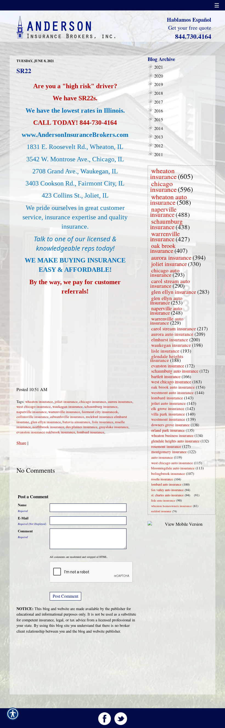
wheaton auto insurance (168, 199)
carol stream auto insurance (170, 283)
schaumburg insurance (100, 406)
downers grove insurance (170, 424)
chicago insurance (92, 401)
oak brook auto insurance (173, 387)
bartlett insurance (166, 376)
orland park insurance (168, 430)
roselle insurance (162, 479)
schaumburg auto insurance (174, 371)
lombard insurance (90, 432)
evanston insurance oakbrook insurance (45, 432)
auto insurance (162, 457)
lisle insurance (102, 421)
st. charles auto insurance (167, 495)
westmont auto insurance (172, 392)
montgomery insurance (169, 451)
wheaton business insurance (172, 435)
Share (21, 443)
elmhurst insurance (169, 339)
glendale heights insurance (166, 358)
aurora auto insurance (172, 334)
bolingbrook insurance (168, 473)
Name (22, 504)
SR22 (23, 70)
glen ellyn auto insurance (166, 300)
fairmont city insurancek (100, 411)
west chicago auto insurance (172, 462)
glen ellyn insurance (46, 421)
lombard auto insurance (166, 484)
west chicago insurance (33, 406)
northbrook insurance (48, 426)
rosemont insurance (166, 446)
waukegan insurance (67, 406)
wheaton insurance (39, 401)
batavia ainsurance (76, 421)
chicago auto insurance (164, 273)
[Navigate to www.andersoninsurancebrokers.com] (193, 495)
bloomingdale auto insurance (173, 468)
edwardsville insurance (67, 416)
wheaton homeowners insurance (171, 506)
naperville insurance (31, 411)
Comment (25, 530)
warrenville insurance (64, 411)
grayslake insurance (113, 426)
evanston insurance (167, 366)
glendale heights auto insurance (175, 441)
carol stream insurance (173, 328)
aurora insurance (120, 401)
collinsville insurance (32, 416)
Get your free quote (189, 27)
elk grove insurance (167, 408)
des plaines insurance (81, 426)
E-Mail (23, 518)
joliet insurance (66, 401)
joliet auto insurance (168, 403)
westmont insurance (168, 419)
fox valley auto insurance (167, 490)
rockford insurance (161, 511)
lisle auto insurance (163, 500)
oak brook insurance (163, 248)
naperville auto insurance (166, 310)
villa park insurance (168, 414)
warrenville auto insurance (166, 320)
